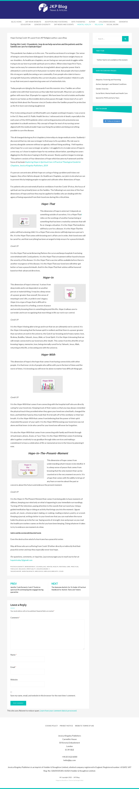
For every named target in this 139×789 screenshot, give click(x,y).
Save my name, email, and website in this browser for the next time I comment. (43, 695)
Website (14, 679)
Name (13, 655)
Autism (92, 22)
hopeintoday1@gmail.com (21, 560)
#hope (19, 571)
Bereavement (30, 566)
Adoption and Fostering (56, 22)
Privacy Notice (66, 726)
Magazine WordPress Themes (65, 780)
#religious (39, 571)
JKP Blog (76, 777)
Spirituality (31, 569)
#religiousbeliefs (51, 571)
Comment (15, 617)
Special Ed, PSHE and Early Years (107, 98)
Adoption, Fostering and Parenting (108, 80)
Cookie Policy (51, 726)
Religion (99, 25)
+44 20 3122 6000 (69, 757)
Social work (112, 25)
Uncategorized (42, 569)
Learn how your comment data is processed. (58, 710)
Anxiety (21, 566)
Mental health (52, 566)
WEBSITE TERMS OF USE (84, 726)
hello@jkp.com (69, 760)
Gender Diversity (42, 25)
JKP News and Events (64, 25)
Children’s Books (107, 22)
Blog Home (16, 22)
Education (26, 25)
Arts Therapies (78, 22)
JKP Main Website (33, 22)
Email (13, 667)
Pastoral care (64, 566)
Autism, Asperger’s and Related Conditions (111, 84)
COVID (61, 571)
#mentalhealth (28, 571)
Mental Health (84, 25)
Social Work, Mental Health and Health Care (112, 93)
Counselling (41, 566)
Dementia (123, 22)
